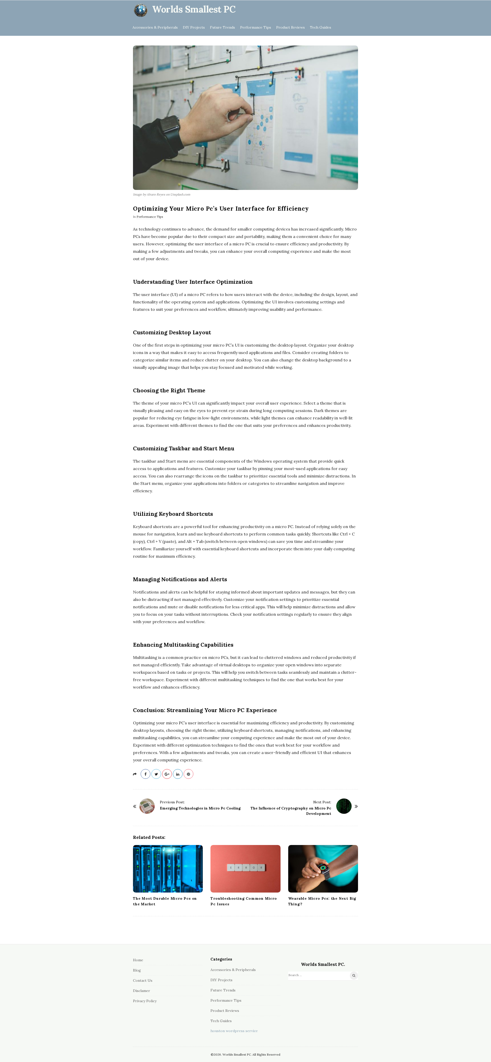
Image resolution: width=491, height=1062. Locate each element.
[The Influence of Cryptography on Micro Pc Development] (344, 806)
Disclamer (141, 990)
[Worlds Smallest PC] (140, 10)
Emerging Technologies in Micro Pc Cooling (200, 808)
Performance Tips (255, 27)
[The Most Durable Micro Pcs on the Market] (168, 869)
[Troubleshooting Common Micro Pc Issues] (245, 869)
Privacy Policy (145, 1001)
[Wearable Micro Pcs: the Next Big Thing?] (323, 869)
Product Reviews (290, 27)
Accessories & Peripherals (155, 27)
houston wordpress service (234, 1031)
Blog (137, 970)
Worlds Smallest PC (194, 9)
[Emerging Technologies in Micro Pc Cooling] (147, 806)
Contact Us (142, 980)
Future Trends (222, 27)
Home (138, 960)
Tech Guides (320, 27)
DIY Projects (194, 27)
